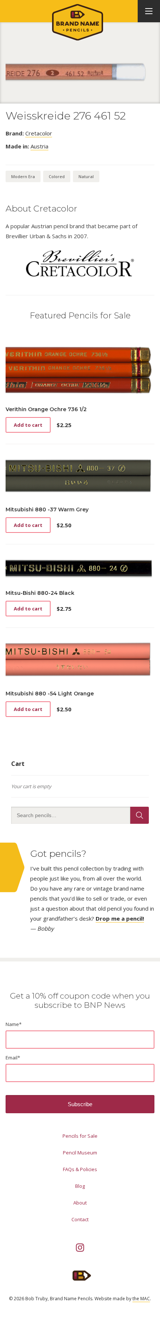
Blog (80, 1186)
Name (14, 1024)
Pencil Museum (80, 1152)
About (80, 1202)
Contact (80, 1219)
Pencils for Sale (80, 1136)
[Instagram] (80, 1247)
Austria (39, 146)
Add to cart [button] (28, 425)
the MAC (141, 1298)
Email (13, 1057)
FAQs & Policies (80, 1169)
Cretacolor (38, 133)
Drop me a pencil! (120, 918)
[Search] (139, 815)
